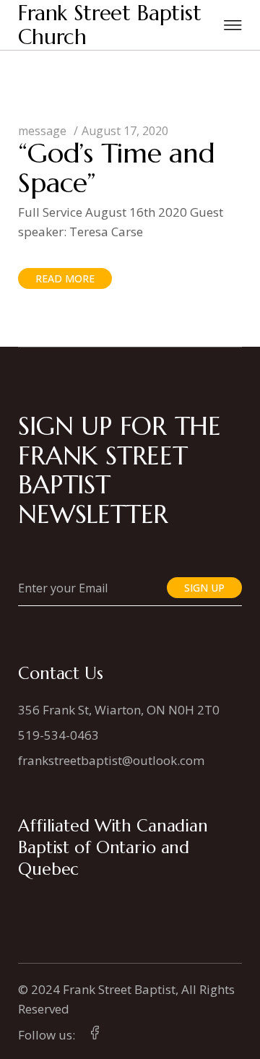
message (42, 131)
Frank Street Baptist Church (110, 25)
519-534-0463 (58, 735)
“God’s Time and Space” (116, 168)
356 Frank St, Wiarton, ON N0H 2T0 (119, 709)
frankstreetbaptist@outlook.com (111, 760)
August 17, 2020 (125, 131)
